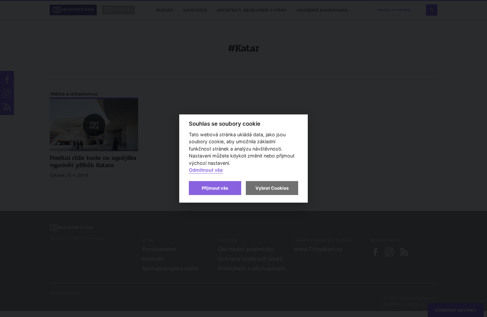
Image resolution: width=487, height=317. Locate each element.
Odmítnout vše (206, 170)
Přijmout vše (215, 188)
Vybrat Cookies (272, 188)
